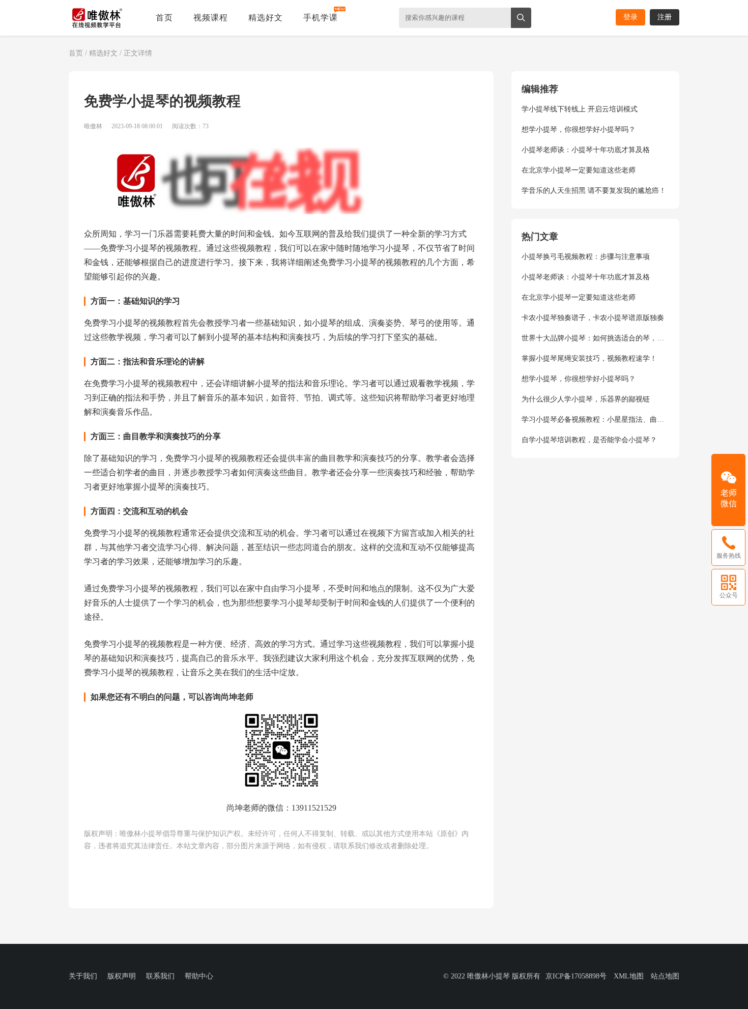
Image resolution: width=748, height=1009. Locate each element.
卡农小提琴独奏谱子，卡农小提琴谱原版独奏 (593, 318)
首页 (164, 17)
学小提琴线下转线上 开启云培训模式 (580, 109)
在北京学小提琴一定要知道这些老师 (579, 170)
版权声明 (121, 976)
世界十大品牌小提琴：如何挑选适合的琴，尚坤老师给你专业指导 (595, 338)
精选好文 (265, 17)
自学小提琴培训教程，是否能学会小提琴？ (589, 440)
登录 (630, 17)
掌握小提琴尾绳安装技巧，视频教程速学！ (589, 358)
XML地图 (629, 976)
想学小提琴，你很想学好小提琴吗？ (579, 129)
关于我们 (83, 976)
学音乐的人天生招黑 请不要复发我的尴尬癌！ (594, 190)
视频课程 (210, 17)
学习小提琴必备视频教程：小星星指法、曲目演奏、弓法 (595, 419)
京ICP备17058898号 (576, 976)
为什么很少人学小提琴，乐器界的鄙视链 (586, 399)
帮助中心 (199, 976)
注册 (664, 17)
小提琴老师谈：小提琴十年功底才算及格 (586, 150)
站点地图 (665, 976)
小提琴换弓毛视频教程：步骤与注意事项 (586, 257)
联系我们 (160, 976)
